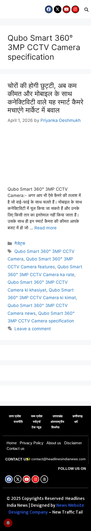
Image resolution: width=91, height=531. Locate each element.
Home (12, 443)
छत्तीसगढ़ (77, 416)
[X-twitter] (57, 9)
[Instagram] (75, 9)
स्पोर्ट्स (36, 422)
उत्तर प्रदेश (15, 416)
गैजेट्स (19, 243)
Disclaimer (73, 443)
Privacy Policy (31, 443)
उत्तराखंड (57, 416)
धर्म (76, 422)
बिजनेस (55, 427)
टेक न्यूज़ (36, 427)
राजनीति (18, 422)
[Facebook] (49, 9)
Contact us (16, 448)
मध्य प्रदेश (36, 416)
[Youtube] (66, 9)
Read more (45, 227)
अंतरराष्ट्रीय (57, 422)
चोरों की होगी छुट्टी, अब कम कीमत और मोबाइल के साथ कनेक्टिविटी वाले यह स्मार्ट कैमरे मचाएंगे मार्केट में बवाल (45, 97)
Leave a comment (32, 328)
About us (54, 443)
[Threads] (44, 479)
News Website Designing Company (46, 509)
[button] (4, 10)
